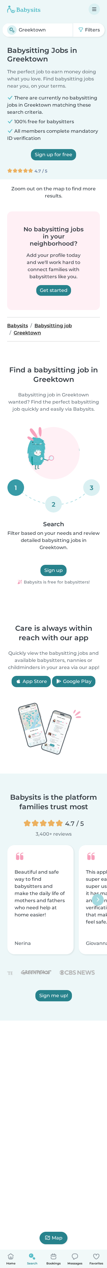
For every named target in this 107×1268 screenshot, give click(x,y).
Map (57, 1238)
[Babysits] (23, 9)
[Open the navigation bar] (94, 9)
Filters (92, 30)
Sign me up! (53, 996)
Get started (53, 290)
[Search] (12, 30)
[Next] (98, 900)
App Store (34, 681)
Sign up (53, 570)
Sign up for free (53, 154)
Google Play (77, 681)
